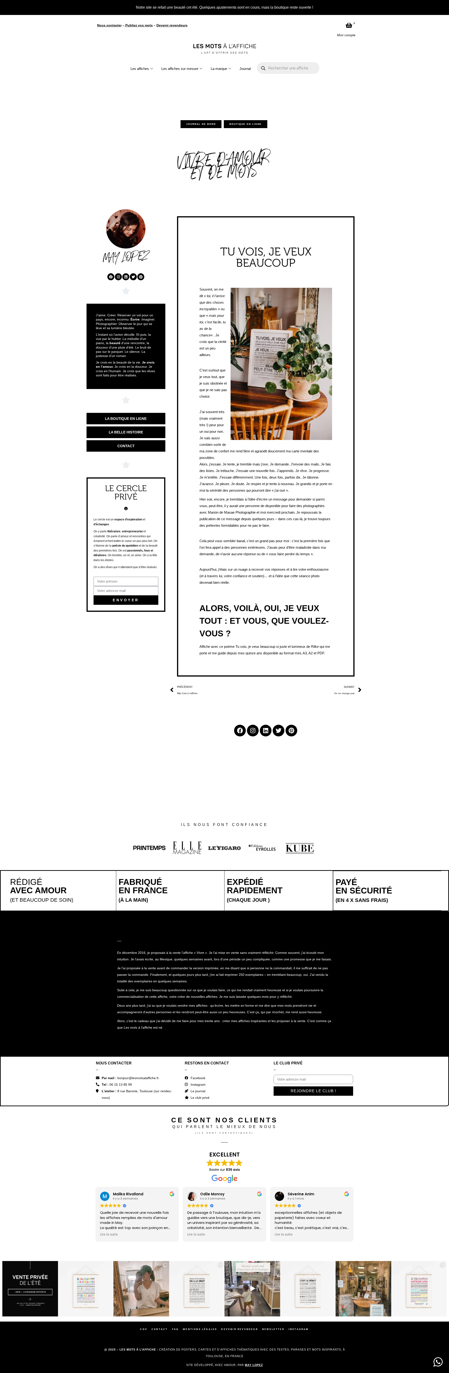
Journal (245, 9)
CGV (143, 1248)
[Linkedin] (125, 195)
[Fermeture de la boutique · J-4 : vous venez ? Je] (363, 1208)
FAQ (175, 1248)
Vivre (200, 871)
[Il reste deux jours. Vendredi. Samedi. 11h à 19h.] (308, 1208)
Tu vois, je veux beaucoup (255, 565)
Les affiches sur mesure (179, 9)
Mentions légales (200, 1248)
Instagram (299, 1248)
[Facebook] (110, 195)
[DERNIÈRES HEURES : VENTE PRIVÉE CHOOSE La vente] (30, 1208)
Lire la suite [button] (109, 1153)
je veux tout (208, 296)
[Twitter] (133, 195)
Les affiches (139, 9)
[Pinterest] (140, 195)
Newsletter (273, 1248)
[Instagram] (118, 195)
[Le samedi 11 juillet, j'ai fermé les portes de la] (141, 1208)
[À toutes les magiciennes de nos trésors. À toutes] (197, 1208)
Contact (160, 1248)
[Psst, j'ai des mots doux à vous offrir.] (419, 1208)
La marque (219, 9)
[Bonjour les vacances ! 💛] (86, 1208)
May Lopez (254, 1284)
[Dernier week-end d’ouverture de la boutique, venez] (252, 1208)
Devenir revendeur (239, 1248)
